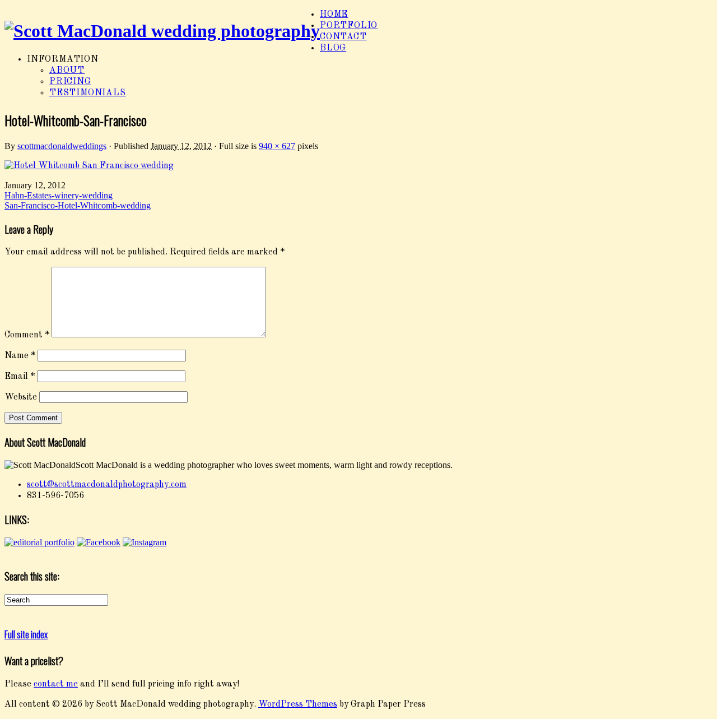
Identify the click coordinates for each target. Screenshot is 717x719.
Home (334, 14)
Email (19, 376)
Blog (333, 48)
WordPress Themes (297, 704)
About (67, 70)
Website (20, 397)
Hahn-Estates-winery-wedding (58, 195)
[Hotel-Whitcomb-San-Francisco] (89, 165)
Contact (343, 37)
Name (19, 355)
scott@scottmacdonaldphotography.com (107, 484)
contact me (56, 684)
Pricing (70, 81)
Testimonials (87, 93)
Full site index (26, 634)
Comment (26, 335)
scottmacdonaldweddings (61, 146)
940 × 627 (277, 146)
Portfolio (349, 25)
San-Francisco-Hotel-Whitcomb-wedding (77, 205)
